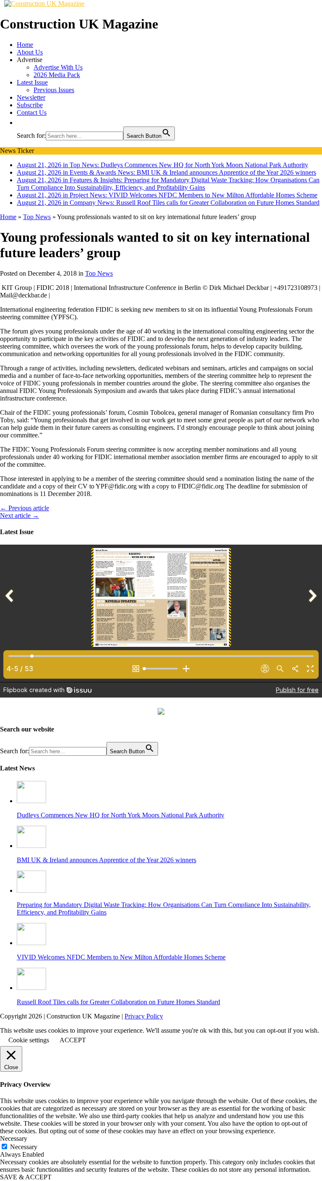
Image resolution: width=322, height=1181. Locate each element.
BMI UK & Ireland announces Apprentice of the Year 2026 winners (106, 859)
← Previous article (24, 508)
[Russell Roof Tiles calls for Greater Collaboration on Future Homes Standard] (31, 987)
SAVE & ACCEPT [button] (26, 1177)
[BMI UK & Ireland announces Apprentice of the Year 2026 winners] (31, 845)
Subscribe (30, 105)
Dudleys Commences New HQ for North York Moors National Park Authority (120, 815)
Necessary (23, 1146)
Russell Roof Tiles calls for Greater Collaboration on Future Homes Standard (118, 1001)
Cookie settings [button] (28, 1040)
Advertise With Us (58, 67)
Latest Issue (32, 82)
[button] (21, 122)
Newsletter (31, 97)
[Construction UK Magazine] (44, 3)
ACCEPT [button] (73, 1040)
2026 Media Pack (57, 74)
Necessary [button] (13, 1138)
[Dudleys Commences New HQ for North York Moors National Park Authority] (31, 800)
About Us (30, 52)
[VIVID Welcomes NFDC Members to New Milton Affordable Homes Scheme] (31, 942)
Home (25, 44)
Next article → (19, 515)
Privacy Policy (144, 1016)
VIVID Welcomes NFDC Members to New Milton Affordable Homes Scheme (121, 957)
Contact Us (32, 112)
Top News (99, 273)
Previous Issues (54, 89)
